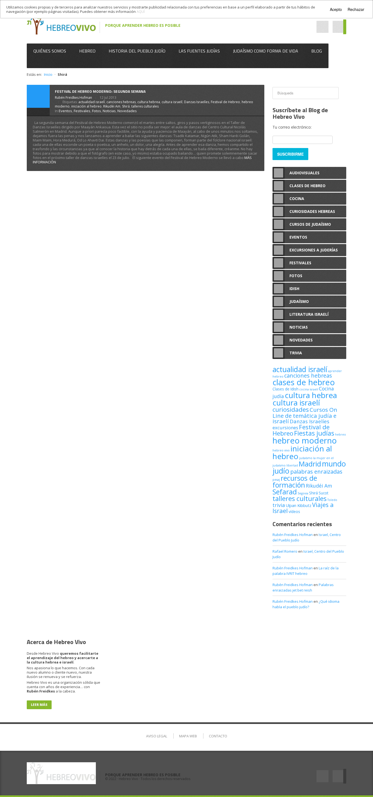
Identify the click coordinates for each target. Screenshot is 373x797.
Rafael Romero (285, 551)
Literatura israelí (308, 314)
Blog (316, 51)
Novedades (127, 110)
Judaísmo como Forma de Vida (265, 51)
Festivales (82, 110)
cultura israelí (172, 102)
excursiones (285, 427)
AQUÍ (141, 11)
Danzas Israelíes (196, 102)
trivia (279, 505)
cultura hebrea (148, 102)
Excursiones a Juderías (313, 250)
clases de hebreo (304, 382)
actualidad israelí (91, 102)
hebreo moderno (305, 440)
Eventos (65, 110)
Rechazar (356, 9)
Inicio (48, 74)
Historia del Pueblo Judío (137, 51)
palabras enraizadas (316, 471)
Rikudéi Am (111, 106)
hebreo (340, 434)
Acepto (336, 9)
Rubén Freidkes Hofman (73, 97)
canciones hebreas (121, 102)
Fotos (96, 110)
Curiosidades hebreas (312, 211)
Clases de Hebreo (307, 185)
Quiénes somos (49, 51)
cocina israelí (308, 389)
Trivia (295, 352)
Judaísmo (299, 301)
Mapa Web (188, 736)
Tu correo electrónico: (292, 127)
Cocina (296, 198)
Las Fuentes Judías (199, 51)
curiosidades (291, 409)
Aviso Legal (156, 736)
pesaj (276, 480)
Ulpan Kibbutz (298, 505)
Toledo (332, 500)
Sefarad (285, 491)
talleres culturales (145, 106)
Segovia (303, 493)
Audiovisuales (304, 172)
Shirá (126, 106)
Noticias (109, 110)
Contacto (218, 736)
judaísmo (305, 458)
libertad (292, 465)
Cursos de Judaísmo (310, 224)
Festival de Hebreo (225, 102)
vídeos (294, 511)
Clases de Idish (285, 389)
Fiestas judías (314, 433)
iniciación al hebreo (86, 106)
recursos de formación (295, 481)
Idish (294, 288)
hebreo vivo (281, 450)
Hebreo (87, 51)
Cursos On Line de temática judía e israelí (305, 415)
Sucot (323, 492)
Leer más (39, 704)
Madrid (310, 463)
